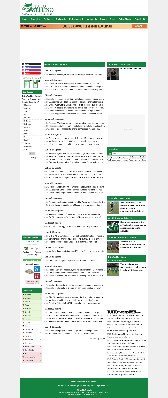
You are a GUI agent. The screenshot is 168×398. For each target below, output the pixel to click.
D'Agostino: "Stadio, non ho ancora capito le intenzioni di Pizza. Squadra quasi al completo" (89, 190)
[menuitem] (144, 19)
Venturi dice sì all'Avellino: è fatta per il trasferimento (71, 334)
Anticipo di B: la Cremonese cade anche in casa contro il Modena (132, 245)
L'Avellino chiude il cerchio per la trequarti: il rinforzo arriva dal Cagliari (79, 144)
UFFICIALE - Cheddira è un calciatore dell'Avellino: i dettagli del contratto (81, 87)
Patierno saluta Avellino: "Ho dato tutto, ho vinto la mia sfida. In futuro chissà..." (83, 126)
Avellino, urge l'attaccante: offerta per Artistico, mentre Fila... (74, 129)
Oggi (109, 154)
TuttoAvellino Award (117, 257)
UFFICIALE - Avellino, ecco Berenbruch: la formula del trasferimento (78, 236)
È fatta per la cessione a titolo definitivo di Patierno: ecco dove (75, 138)
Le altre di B (113, 237)
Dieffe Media (87, 390)
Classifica (27, 291)
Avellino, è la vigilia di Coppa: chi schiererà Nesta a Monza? (74, 288)
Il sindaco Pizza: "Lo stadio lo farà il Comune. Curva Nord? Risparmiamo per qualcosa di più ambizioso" (94, 159)
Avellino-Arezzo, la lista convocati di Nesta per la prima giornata (76, 187)
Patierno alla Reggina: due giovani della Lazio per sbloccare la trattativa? (80, 227)
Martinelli (27, 105)
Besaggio (27, 127)
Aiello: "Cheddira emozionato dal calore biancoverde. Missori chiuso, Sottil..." (82, 108)
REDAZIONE (72, 386)
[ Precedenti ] (32, 255)
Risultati (32, 158)
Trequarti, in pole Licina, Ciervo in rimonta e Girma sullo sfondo (76, 162)
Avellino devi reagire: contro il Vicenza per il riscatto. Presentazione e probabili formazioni (87, 74)
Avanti (102, 338)
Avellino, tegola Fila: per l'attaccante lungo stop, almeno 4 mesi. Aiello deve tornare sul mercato (89, 153)
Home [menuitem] (25, 19)
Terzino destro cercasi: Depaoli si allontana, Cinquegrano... (74, 242)
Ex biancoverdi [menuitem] (76, 19)
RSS (108, 386)
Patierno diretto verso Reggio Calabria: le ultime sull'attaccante (76, 318)
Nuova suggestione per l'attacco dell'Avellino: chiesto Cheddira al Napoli (80, 114)
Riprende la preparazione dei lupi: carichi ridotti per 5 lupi (73, 331)
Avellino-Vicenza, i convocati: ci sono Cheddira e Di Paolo (73, 84)
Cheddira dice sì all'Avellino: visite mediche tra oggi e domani (75, 111)
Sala (26, 150)
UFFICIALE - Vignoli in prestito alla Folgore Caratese (72, 260)
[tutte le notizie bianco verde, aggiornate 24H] (37, 7)
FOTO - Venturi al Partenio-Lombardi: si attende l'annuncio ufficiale (78, 315)
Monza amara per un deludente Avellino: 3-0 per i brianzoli (74, 273)
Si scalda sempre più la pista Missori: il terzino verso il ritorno (75, 205)
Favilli (26, 140)
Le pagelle (112, 198)
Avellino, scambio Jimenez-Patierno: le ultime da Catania (73, 300)
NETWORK (62, 386)
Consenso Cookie (78, 381)
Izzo (25, 114)
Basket (111, 218)
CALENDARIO (83, 386)
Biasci (26, 137)
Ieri (114, 154)
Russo (26, 130)
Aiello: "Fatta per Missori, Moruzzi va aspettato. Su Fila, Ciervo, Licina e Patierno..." (84, 156)
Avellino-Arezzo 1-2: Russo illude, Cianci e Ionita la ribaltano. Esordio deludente (83, 175)
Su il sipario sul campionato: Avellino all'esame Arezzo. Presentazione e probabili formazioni (89, 177)
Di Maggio (27, 146)
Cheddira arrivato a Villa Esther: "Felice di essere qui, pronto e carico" (79, 105)
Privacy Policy (91, 381)
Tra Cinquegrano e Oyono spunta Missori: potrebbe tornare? (75, 217)
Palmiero (27, 124)
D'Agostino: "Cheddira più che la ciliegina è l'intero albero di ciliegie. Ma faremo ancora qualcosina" (92, 102)
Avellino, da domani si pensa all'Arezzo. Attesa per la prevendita (76, 251)
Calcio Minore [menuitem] (125, 19)
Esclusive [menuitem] (48, 19)
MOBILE (102, 386)
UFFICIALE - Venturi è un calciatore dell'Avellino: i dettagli (74, 312)
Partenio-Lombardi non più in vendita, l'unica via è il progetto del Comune (80, 202)
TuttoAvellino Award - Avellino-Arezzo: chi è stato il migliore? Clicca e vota (133, 267)
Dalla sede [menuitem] (61, 19)
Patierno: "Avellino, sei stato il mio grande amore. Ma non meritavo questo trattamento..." (87, 123)
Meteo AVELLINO (32, 261)
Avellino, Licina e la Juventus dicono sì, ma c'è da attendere (74, 214)
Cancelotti (27, 108)
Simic (26, 111)
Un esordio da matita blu (131, 68)
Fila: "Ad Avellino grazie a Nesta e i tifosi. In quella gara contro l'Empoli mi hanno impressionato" (90, 297)
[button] (32, 153)
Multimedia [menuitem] (92, 19)
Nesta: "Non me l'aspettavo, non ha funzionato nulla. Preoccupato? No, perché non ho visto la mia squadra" (95, 270)
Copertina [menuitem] (35, 19)
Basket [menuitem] (103, 19)
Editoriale (112, 64)
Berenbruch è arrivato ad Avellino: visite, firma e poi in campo (75, 239)
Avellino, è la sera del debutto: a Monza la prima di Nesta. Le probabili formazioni (83, 276)
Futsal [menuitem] (138, 19)
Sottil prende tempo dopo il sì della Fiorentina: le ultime (126, 157)
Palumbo (27, 121)
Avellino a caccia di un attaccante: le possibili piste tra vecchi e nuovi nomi (80, 141)
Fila (25, 134)
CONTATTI (94, 386)
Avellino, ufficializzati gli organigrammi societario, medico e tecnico (77, 321)
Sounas (27, 143)
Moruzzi (27, 118)
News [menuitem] (112, 19)
